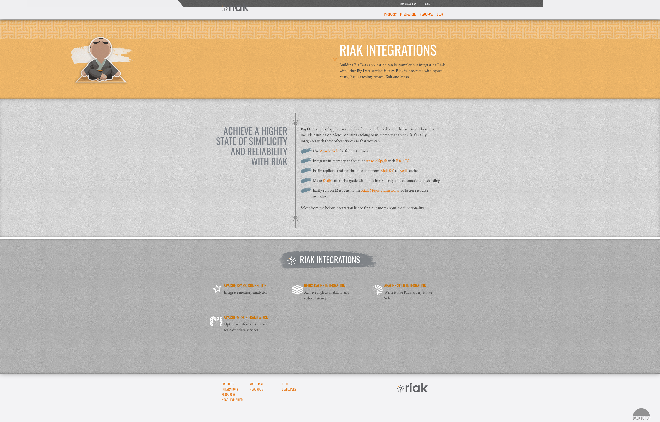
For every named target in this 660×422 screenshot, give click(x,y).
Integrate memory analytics (245, 292)
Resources (426, 14)
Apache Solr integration (405, 285)
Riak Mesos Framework (380, 190)
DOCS (427, 3)
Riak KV (387, 170)
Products (390, 14)
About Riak (256, 384)
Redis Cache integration (324, 285)
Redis (403, 170)
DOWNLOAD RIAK (408, 3)
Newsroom (256, 389)
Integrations (408, 14)
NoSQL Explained (232, 399)
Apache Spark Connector (245, 285)
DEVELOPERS (289, 389)
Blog (440, 14)
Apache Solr (329, 150)
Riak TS (402, 160)
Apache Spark (376, 160)
